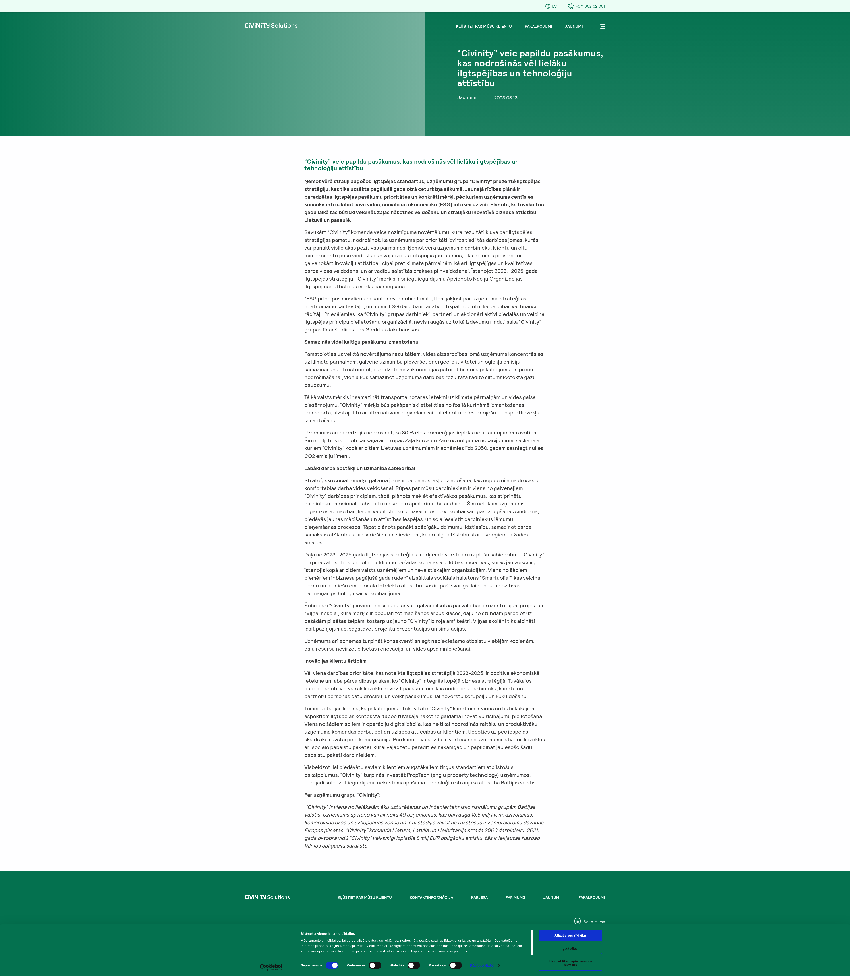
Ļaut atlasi (570, 948)
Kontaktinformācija (431, 897)
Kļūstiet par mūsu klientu (484, 26)
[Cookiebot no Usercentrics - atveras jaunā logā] (271, 967)
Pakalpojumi (538, 26)
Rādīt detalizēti (482, 965)
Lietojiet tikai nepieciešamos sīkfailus (570, 963)
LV (554, 6)
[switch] (375, 965)
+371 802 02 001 (590, 6)
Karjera (479, 897)
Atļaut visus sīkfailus (570, 935)
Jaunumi (574, 26)
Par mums (515, 897)
